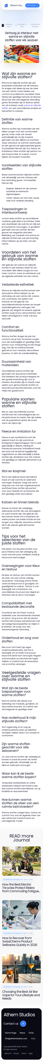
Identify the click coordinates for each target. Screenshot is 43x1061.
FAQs (31, 1032)
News (22, 1032)
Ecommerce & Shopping (35, 25)
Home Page (10, 1032)
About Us (8, 1053)
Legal (30, 1053)
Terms (23, 1053)
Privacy (16, 1053)
